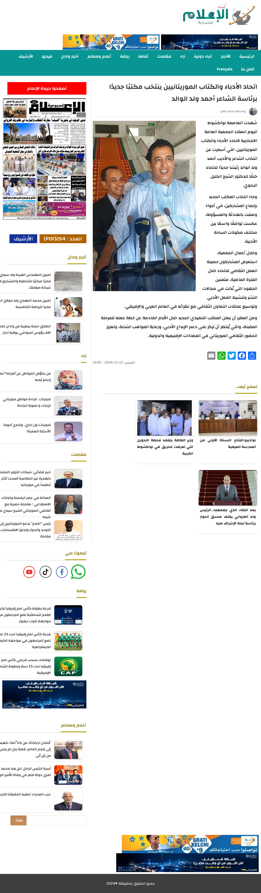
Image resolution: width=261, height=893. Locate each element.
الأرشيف (26, 56)
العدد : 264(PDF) (63, 238)
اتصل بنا (247, 69)
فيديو (47, 56)
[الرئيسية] (209, 14)
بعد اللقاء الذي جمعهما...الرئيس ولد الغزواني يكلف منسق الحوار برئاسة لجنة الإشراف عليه (228, 517)
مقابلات (164, 56)
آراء (182, 56)
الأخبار (226, 56)
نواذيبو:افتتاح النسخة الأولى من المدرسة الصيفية (228, 443)
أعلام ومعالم (99, 56)
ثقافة (143, 56)
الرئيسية (246, 56)
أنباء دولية (203, 56)
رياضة (124, 56)
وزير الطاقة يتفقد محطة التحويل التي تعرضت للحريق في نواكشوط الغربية (165, 447)
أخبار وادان (70, 56)
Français (224, 69)
